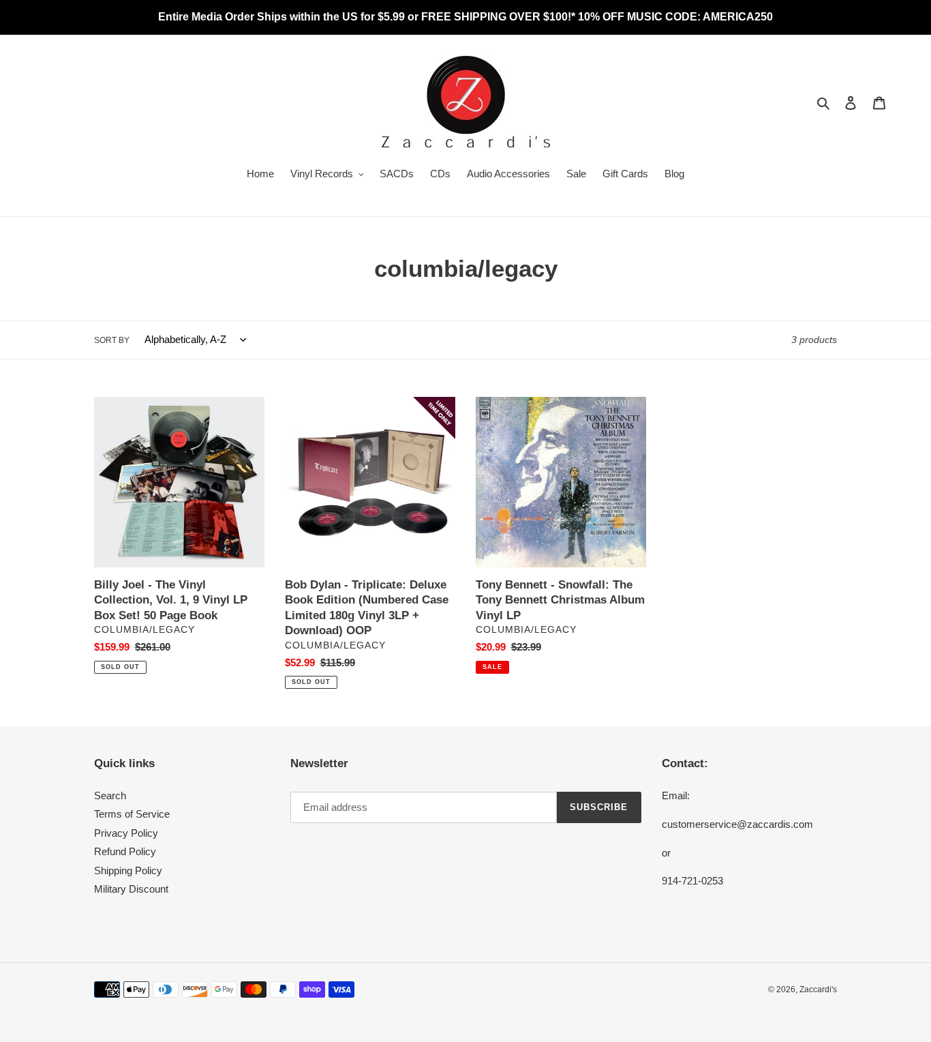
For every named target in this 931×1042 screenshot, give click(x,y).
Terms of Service (132, 814)
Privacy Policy (126, 833)
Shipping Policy (128, 870)
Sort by (111, 340)
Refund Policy (125, 851)
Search (110, 795)
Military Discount (131, 889)
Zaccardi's (818, 989)
